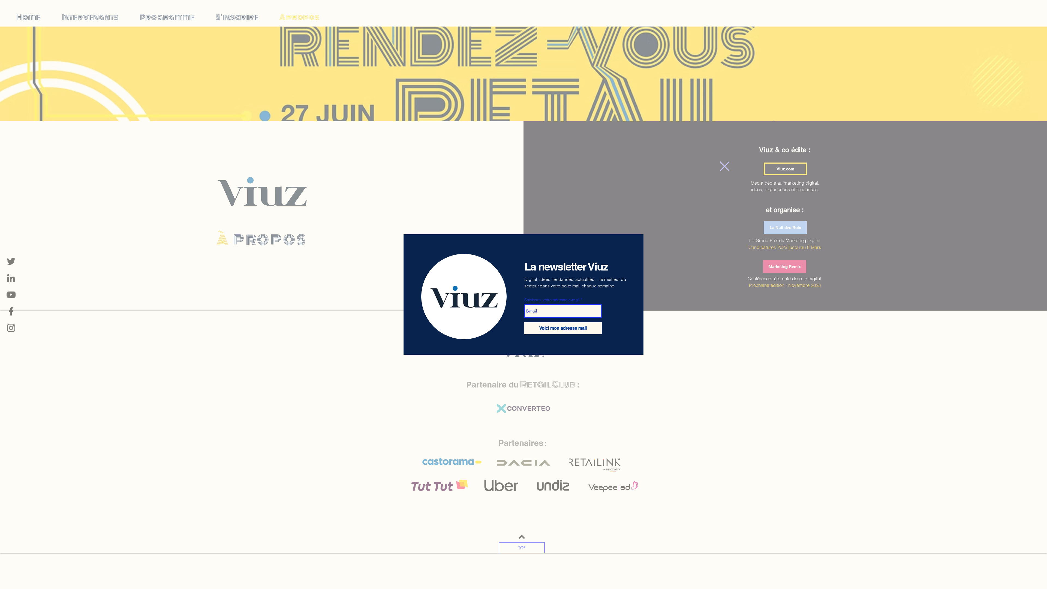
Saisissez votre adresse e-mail (551, 300)
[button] (724, 166)
